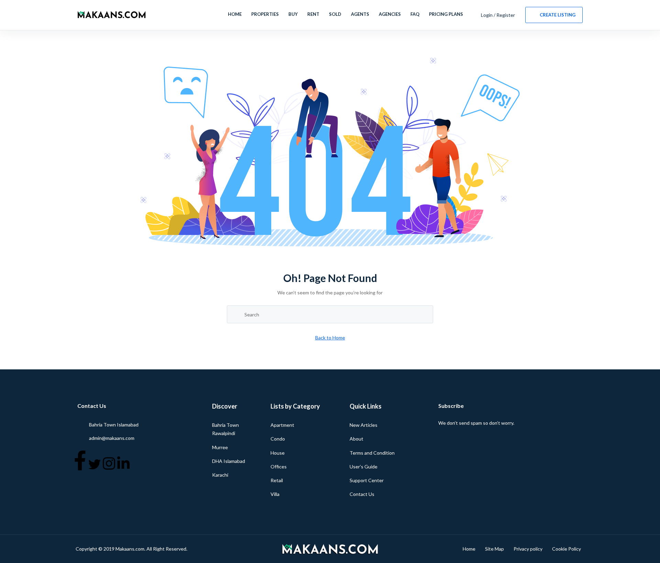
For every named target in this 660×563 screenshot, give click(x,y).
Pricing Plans (446, 14)
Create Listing (557, 15)
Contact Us (362, 494)
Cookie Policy (566, 549)
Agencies (390, 14)
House (278, 453)
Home (235, 14)
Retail (277, 480)
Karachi (220, 475)
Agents (360, 14)
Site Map (494, 549)
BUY (293, 14)
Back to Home (330, 337)
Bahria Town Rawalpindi (225, 429)
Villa (275, 494)
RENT (313, 14)
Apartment (282, 425)
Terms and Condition (372, 453)
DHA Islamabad (228, 461)
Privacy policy (528, 549)
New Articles (363, 425)
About (356, 439)
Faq (414, 14)
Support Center (367, 480)
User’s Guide (363, 466)
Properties (265, 14)
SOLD (335, 14)
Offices (279, 466)
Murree (220, 447)
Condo (278, 439)
